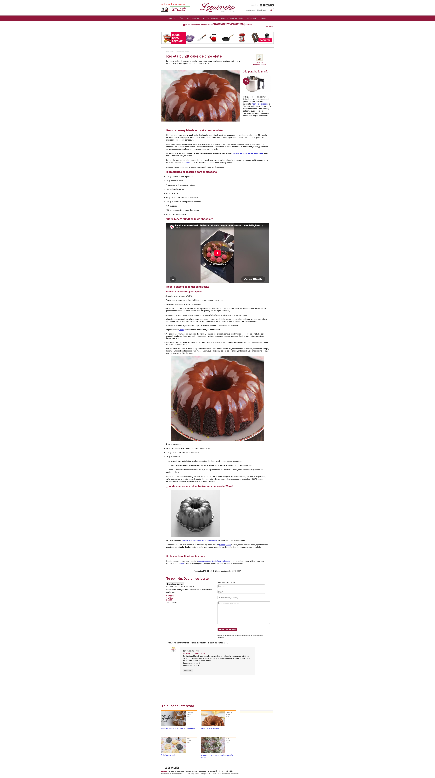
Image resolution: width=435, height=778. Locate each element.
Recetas (195, 18)
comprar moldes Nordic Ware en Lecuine (214, 561)
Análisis (172, 18)
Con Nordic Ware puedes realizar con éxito (219, 25)
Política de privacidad (225, 771)
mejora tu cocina (210, 18)
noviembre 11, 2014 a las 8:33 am (194, 653)
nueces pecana (225, 545)
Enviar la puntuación (175, 584)
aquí (182, 563)
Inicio (173, 51)
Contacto (202, 771)
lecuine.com (192, 771)
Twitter (261, 5)
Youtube (267, 5)
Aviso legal (212, 771)
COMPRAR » (270, 27)
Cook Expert (252, 18)
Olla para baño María (255, 71)
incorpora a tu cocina (260, 104)
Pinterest (269, 5)
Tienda (263, 18)
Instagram (272, 5)
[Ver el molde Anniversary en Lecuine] (217, 513)
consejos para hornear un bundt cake (247, 153)
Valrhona (186, 162)
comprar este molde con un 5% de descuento (200, 540)
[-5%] (257, 95)
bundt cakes (185, 51)
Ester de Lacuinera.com (259, 63)
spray (181, 330)
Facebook (264, 5)
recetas (178, 51)
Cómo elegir (184, 18)
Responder (188, 670)
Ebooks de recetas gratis (232, 18)
